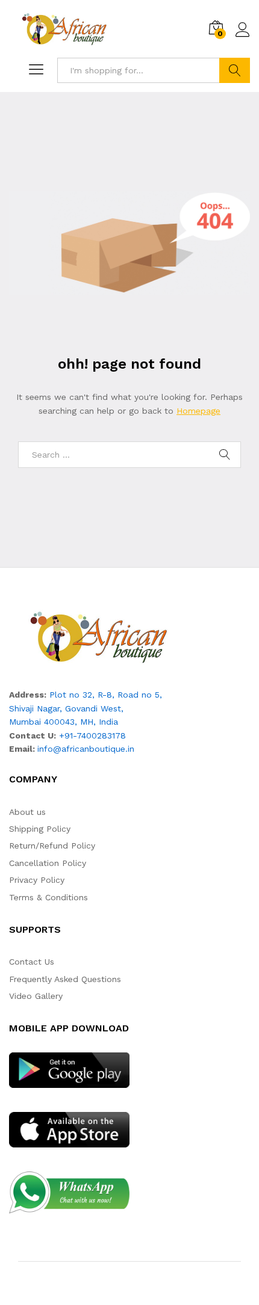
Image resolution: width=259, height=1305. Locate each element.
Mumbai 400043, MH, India (63, 721)
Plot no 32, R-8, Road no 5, (105, 694)
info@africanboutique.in (85, 749)
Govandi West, (94, 708)
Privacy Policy (36, 880)
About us (27, 812)
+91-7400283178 (92, 735)
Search (234, 70)
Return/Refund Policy (52, 845)
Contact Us (31, 961)
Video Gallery (36, 996)
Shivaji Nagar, (37, 708)
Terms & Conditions (48, 897)
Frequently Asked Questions (65, 979)
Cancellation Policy (47, 863)
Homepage (198, 411)
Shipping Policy (39, 829)
